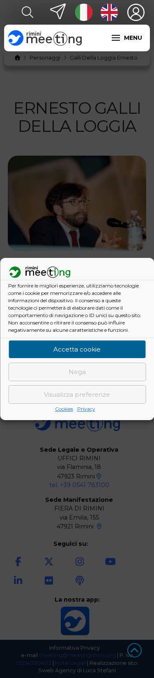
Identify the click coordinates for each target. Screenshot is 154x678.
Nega (77, 372)
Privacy (86, 409)
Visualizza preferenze (77, 394)
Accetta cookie (77, 349)
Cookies (64, 409)
